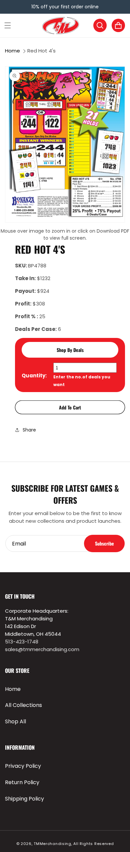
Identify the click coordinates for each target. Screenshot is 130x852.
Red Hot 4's (41, 50)
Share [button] (29, 430)
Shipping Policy (24, 799)
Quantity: (34, 375)
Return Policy (22, 782)
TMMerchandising (52, 843)
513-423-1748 (21, 641)
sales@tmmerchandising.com (42, 649)
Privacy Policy (23, 766)
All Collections (23, 705)
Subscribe (104, 543)
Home (12, 50)
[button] (7, 25)
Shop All (15, 721)
